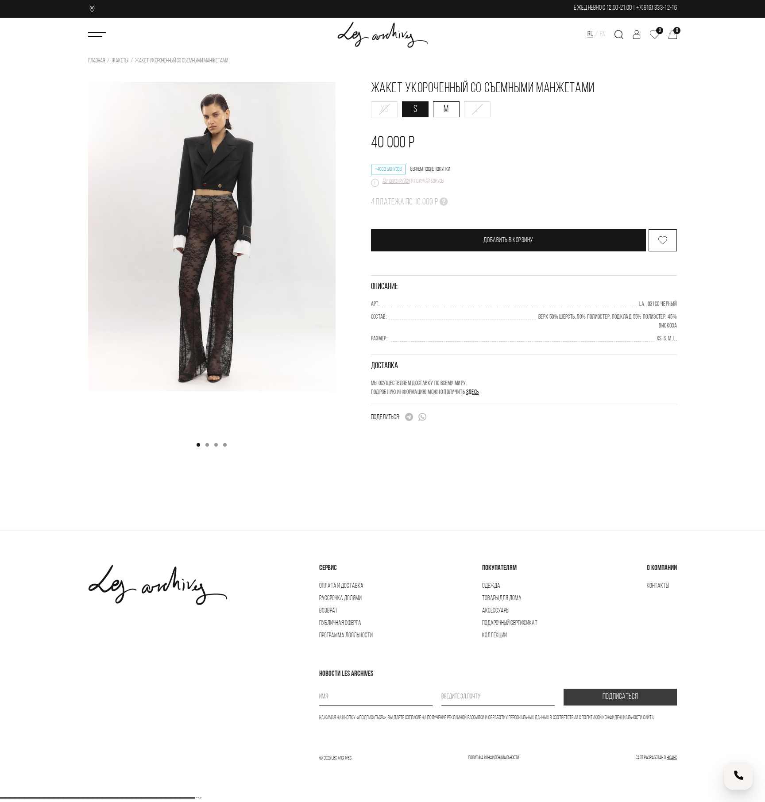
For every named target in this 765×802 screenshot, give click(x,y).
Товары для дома (502, 598)
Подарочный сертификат (509, 623)
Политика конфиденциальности (493, 758)
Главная (96, 61)
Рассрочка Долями (340, 598)
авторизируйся (396, 181)
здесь (472, 392)
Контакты (658, 586)
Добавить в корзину (508, 240)
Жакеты (120, 61)
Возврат (328, 611)
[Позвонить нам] (738, 775)
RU (590, 34)
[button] (198, 445)
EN (603, 34)
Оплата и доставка (341, 586)
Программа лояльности (346, 635)
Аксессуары (495, 611)
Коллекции (494, 635)
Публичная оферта (340, 623)
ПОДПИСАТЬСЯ (620, 697)
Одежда (491, 586)
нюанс (672, 758)
